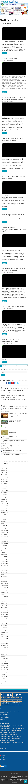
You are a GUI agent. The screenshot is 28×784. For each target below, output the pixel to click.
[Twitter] (10, 383)
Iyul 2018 (3, 678)
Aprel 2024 (3, 525)
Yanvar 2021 (3, 612)
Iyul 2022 (3, 572)
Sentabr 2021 (3, 594)
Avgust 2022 (3, 570)
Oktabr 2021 (3, 592)
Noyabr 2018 (3, 669)
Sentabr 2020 (3, 621)
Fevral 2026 (3, 477)
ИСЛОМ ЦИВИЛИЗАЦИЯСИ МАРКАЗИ (8, 734)
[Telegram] (18, 383)
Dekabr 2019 (3, 641)
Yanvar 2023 (3, 559)
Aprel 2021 (3, 605)
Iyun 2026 (3, 468)
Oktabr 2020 (3, 618)
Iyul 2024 (3, 519)
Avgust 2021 (3, 596)
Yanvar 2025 (3, 505)
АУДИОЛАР (10, 219)
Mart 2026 (3, 474)
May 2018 (3, 683)
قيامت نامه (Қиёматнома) (10, 58)
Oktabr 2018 (3, 672)
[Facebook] (7, 383)
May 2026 (3, 470)
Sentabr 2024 (3, 514)
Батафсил (4, 53)
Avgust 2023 (3, 543)
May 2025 (3, 497)
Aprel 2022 (3, 579)
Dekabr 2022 (3, 561)
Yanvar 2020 (3, 638)
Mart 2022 (3, 581)
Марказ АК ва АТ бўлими (22, 776)
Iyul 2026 (3, 466)
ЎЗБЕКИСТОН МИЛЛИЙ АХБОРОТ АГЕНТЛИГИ (10, 730)
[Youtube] (12, 383)
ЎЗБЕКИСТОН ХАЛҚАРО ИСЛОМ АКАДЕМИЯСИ (11, 736)
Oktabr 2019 (3, 645)
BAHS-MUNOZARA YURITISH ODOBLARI (12, 450)
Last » (17, 365)
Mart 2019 (3, 661)
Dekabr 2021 (3, 587)
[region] (14, 9)
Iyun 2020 (3, 627)
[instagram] (15, 383)
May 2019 (3, 656)
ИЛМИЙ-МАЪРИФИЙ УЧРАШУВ (8, 393)
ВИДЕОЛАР (10, 343)
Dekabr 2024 (3, 508)
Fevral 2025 (3, 503)
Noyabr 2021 (3, 590)
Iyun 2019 (3, 654)
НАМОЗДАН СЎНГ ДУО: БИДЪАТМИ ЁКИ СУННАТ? (12, 390)
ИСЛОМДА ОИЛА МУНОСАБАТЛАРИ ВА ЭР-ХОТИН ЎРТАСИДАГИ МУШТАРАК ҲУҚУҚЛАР (18, 415)
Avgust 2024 (3, 516)
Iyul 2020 (3, 625)
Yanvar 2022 (3, 585)
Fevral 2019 (3, 663)
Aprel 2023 (3, 552)
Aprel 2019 (3, 658)
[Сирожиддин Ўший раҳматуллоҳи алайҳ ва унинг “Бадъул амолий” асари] (1, 440)
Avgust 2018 (3, 676)
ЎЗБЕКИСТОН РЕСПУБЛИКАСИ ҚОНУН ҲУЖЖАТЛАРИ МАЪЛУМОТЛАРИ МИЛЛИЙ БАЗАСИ (12, 743)
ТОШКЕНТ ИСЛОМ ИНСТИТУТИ (7, 740)
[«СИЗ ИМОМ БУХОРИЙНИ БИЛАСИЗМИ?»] (4, 432)
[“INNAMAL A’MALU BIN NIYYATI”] (1, 437)
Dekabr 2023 (3, 534)
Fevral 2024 (3, 530)
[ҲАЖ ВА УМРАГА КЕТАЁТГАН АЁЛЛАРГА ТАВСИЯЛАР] (4, 422)
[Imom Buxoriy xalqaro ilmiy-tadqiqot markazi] (14, 1)
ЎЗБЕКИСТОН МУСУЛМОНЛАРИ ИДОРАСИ (10, 738)
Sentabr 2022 (3, 567)
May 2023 (3, 550)
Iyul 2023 (3, 545)
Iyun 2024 (3, 521)
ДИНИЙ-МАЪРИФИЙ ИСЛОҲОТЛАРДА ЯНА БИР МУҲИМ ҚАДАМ (14, 229)
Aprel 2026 (3, 472)
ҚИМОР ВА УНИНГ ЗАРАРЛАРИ (8, 397)
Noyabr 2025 (3, 483)
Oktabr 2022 (3, 565)
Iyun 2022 (3, 574)
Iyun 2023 (3, 548)
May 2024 (3, 523)
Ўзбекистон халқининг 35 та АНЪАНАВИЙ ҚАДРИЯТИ (12, 395)
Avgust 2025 (3, 490)
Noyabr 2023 (3, 536)
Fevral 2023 (3, 556)
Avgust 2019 (3, 649)
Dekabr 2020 (3, 614)
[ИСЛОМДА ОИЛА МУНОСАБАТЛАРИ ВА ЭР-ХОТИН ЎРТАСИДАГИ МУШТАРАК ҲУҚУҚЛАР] (4, 415)
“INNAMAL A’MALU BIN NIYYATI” (10, 436)
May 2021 (3, 603)
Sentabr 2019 (3, 647)
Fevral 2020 (3, 636)
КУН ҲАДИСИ (6, 24)
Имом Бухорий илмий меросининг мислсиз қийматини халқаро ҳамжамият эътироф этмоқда (13, 216)
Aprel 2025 (3, 499)
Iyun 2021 (3, 601)
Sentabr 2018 (3, 674)
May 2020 (3, 630)
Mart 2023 (3, 554)
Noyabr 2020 (3, 616)
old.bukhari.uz (3, 748)
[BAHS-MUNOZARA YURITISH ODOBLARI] (1, 451)
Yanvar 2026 (3, 479)
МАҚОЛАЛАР (10, 142)
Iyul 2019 (3, 652)
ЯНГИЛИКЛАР (10, 101)
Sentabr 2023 (3, 541)
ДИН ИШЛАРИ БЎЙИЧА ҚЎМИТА (7, 732)
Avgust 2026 (3, 463)
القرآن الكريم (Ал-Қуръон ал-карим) (13, 306)
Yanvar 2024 (3, 532)
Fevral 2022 (3, 583)
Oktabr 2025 (3, 485)
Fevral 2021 (3, 610)
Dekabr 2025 (3, 481)
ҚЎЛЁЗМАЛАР (10, 60)
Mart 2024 (3, 528)
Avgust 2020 (3, 623)
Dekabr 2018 (3, 667)
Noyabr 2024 (3, 510)
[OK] (20, 383)
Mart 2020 (3, 634)
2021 (5, 17)
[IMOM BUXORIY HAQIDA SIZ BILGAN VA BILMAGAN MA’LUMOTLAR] (1, 409)
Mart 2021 (3, 607)
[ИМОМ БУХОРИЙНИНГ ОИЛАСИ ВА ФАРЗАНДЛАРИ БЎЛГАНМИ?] (1, 446)
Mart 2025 (3, 501)
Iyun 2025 (3, 494)
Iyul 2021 (3, 598)
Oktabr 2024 (3, 512)
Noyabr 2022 (3, 563)
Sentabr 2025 (3, 488)
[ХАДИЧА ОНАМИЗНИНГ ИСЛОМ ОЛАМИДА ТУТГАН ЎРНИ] (1, 426)
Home (1, 17)
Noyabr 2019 (3, 643)
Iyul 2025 (3, 492)
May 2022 (3, 576)
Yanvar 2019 (3, 665)
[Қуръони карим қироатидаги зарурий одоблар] (1, 454)
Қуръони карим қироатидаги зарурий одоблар (13, 454)
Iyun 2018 (3, 680)
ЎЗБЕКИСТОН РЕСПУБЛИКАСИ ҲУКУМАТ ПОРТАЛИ (12, 728)
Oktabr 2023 (3, 539)
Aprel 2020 (3, 632)
